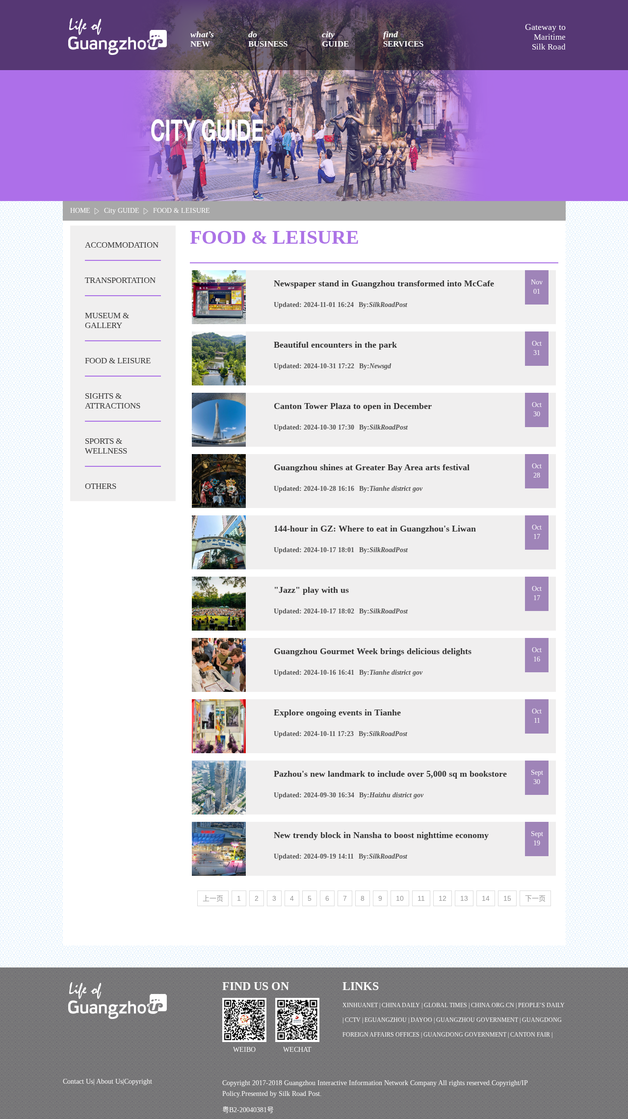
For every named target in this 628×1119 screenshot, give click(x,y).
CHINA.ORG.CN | (494, 1005)
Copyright (138, 1081)
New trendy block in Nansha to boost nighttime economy (381, 835)
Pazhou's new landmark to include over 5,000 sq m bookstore (390, 774)
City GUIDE (121, 210)
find (403, 39)
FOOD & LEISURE (181, 210)
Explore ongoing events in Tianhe (337, 712)
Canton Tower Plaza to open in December (353, 406)
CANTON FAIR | (531, 1034)
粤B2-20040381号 (248, 1110)
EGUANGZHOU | (388, 1020)
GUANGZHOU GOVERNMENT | (479, 1020)
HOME (80, 210)
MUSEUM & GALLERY (107, 320)
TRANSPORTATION (120, 280)
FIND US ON (255, 986)
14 (486, 898)
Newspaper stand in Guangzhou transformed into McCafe (384, 283)
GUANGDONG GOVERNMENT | (466, 1034)
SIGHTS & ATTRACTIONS (112, 400)
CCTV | (355, 1020)
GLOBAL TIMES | (447, 1005)
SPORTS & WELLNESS (106, 446)
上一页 (213, 898)
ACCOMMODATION (121, 245)
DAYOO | (423, 1020)
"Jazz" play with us (311, 590)
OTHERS (100, 486)
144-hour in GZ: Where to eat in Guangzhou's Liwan (375, 529)
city (335, 39)
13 (464, 898)
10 (400, 898)
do (268, 39)
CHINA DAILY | (403, 1005)
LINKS (360, 986)
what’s (202, 39)
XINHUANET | (362, 1005)
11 (421, 898)
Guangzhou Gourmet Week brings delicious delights (372, 651)
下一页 (535, 898)
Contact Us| (79, 1081)
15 (507, 898)
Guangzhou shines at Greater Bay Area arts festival (372, 467)
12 (442, 898)
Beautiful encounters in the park (335, 345)
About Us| (110, 1081)
